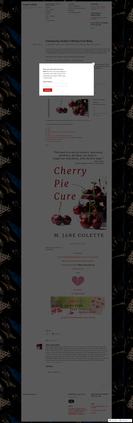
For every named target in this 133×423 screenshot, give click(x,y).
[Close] (93, 64)
